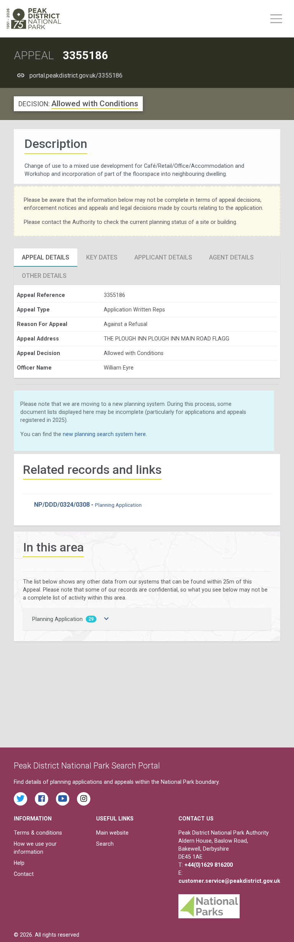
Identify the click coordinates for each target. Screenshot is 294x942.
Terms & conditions (38, 833)
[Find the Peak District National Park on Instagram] (83, 799)
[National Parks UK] (209, 904)
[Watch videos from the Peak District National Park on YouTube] (62, 799)
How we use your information (35, 848)
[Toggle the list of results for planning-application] (106, 619)
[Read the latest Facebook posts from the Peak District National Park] (41, 799)
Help (19, 863)
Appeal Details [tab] (45, 257)
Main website (112, 833)
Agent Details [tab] (231, 257)
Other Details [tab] (44, 275)
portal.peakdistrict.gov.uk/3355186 (75, 75)
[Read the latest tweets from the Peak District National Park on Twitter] (20, 799)
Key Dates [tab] (102, 257)
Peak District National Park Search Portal (87, 765)
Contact (24, 874)
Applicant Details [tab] (163, 257)
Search (105, 844)
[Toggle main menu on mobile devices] (276, 18)
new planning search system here (104, 434)
